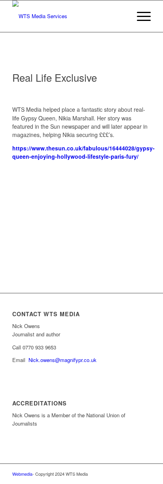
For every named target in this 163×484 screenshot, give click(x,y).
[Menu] (140, 16)
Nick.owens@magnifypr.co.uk (62, 360)
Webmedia (22, 474)
